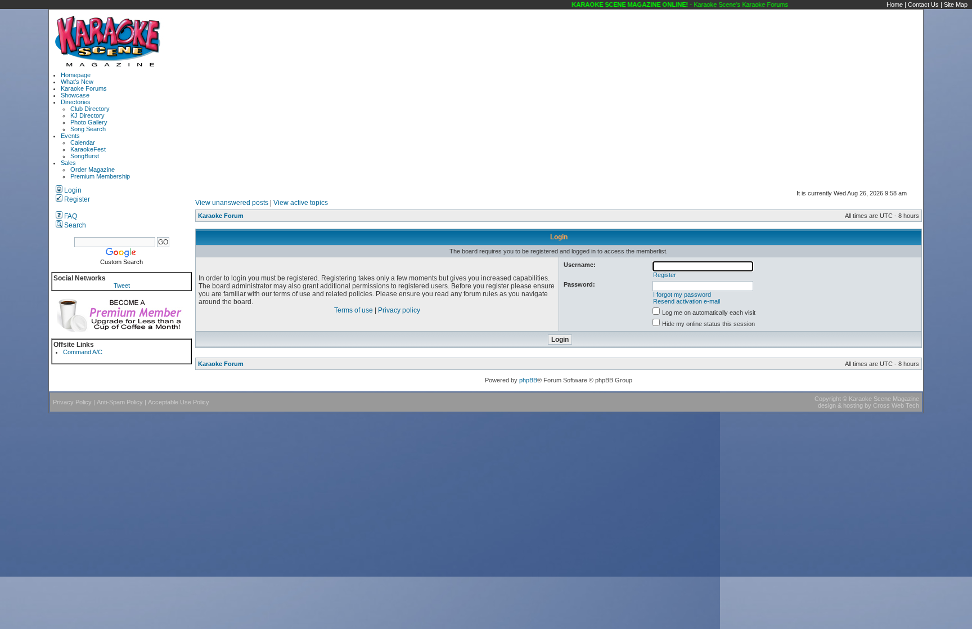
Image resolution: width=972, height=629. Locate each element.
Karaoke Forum (221, 215)
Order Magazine (92, 169)
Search (74, 225)
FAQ (69, 216)
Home (894, 4)
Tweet (122, 285)
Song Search (88, 129)
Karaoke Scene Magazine (884, 398)
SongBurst (84, 156)
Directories (76, 102)
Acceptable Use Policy (178, 402)
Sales (68, 162)
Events (70, 135)
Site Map (956, 4)
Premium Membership (100, 176)
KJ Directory (87, 115)
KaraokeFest (88, 149)
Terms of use (353, 310)
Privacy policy (399, 310)
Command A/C (82, 352)
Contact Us (923, 4)
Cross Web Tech (896, 405)
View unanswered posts (231, 203)
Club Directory (90, 108)
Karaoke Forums (84, 88)
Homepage (76, 75)
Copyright (827, 398)
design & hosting (840, 405)
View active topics (300, 203)
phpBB (528, 380)
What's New (77, 81)
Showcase (75, 95)
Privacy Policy (72, 402)
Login (72, 190)
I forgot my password (682, 294)
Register (76, 199)
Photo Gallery (88, 122)
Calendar (82, 142)
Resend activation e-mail (686, 301)
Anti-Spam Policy (120, 402)
